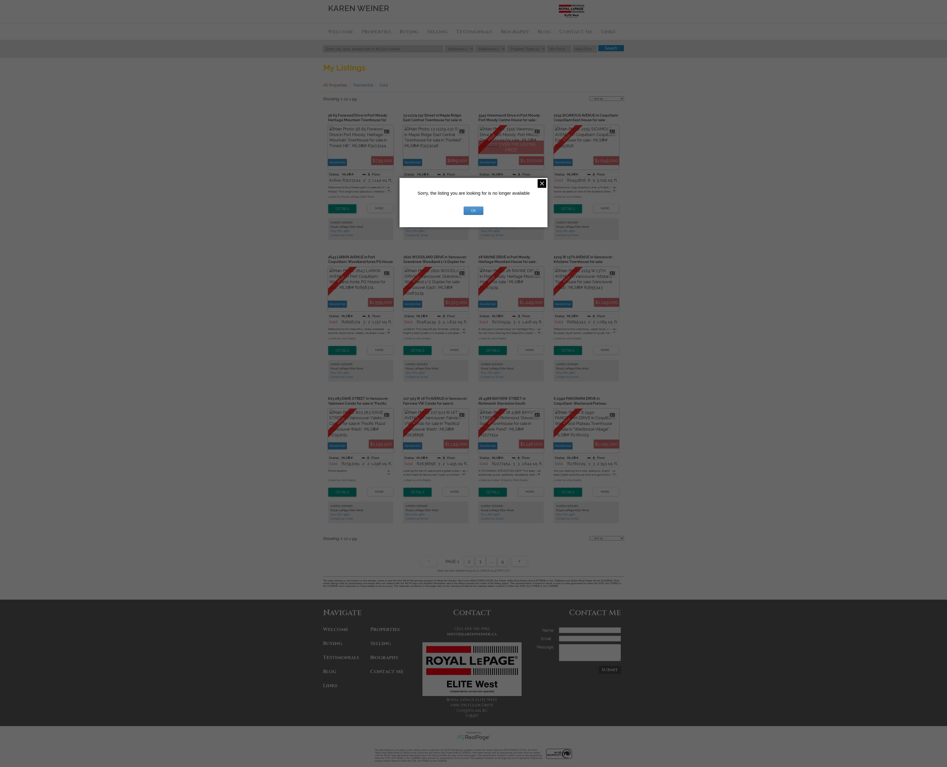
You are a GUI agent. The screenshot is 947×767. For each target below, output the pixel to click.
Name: (548, 630)
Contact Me (576, 31)
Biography (515, 31)
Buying (409, 31)
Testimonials (474, 31)
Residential (363, 85)
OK (473, 211)
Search (611, 48)
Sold (384, 85)
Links (608, 31)
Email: (547, 638)
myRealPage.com (473, 737)
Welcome (340, 31)
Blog (544, 31)
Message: (545, 647)
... (491, 561)
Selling (437, 31)
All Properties (335, 85)
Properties (376, 31)
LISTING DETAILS (342, 208)
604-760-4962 (340, 231)
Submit (610, 670)
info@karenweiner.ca (472, 634)
